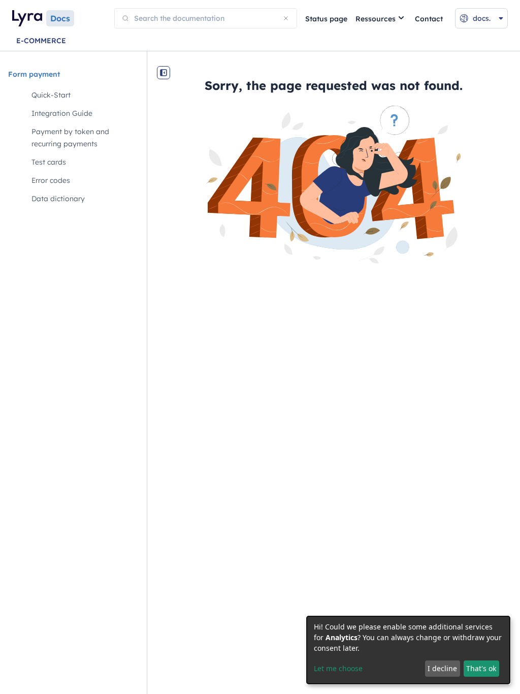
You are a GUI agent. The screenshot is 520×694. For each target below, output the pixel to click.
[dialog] (408, 650)
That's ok (481, 668)
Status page (326, 18)
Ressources (375, 18)
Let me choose (338, 668)
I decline (442, 668)
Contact (429, 18)
